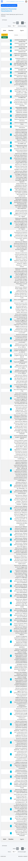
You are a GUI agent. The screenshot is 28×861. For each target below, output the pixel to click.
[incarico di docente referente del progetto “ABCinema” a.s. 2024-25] (11, 624)
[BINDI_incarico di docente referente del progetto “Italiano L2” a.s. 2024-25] (11, 367)
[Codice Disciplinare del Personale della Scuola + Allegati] (11, 76)
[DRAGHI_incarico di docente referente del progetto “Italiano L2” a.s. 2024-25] (11, 345)
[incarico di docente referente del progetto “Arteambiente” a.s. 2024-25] (11, 437)
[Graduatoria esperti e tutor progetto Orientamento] (11, 59)
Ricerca (4, 37)
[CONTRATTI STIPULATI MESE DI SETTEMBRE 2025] (11, 143)
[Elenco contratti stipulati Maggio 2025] (11, 300)
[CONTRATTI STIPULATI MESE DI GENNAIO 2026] (11, 51)
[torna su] (25, 856)
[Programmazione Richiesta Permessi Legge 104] (11, 146)
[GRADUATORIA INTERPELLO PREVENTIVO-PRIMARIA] (11, 108)
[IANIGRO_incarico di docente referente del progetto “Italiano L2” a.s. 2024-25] (11, 372)
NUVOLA (21, 856)
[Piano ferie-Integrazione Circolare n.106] (11, 390)
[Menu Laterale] (2, 2)
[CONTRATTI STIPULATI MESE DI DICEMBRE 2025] (11, 69)
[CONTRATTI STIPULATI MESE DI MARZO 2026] (11, 47)
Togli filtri (4, 34)
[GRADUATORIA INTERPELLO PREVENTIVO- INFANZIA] (11, 111)
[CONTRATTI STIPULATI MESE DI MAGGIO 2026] (11, 44)
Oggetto (22, 30)
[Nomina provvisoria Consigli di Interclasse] (11, 120)
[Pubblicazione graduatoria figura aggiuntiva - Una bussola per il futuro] (11, 55)
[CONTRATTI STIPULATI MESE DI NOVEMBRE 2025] (11, 72)
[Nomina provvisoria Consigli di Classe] (11, 123)
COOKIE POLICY (3, 856)
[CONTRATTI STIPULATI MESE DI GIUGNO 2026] (11, 41)
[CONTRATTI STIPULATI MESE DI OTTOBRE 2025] (11, 97)
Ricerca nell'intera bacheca (9, 5)
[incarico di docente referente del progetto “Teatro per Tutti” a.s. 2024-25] (11, 355)
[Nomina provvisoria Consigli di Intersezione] (11, 127)
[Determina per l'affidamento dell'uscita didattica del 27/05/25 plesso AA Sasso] (11, 492)
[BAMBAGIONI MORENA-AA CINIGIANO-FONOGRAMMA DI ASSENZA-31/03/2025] (11, 772)
